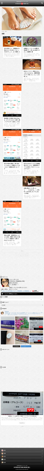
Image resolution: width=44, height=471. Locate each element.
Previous (2, 408)
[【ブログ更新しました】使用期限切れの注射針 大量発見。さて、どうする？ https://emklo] (8, 323)
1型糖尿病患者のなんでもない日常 (22, 465)
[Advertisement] (12, 68)
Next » (22, 250)
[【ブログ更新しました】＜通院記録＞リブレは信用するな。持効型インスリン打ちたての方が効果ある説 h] (36, 323)
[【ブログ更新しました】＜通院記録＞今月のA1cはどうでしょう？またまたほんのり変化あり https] (36, 337)
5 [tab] (23, 426)
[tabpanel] (22, 408)
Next (42, 408)
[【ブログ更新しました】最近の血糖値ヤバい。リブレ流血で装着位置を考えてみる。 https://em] (8, 337)
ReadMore (22, 423)
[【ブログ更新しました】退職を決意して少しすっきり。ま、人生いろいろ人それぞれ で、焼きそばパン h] (22, 337)
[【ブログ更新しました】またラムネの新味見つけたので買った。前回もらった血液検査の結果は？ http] (22, 323)
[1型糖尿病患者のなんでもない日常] (22, 4)
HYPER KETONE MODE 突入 (22, 467)
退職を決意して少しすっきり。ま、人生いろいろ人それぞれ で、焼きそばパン (22, 416)
